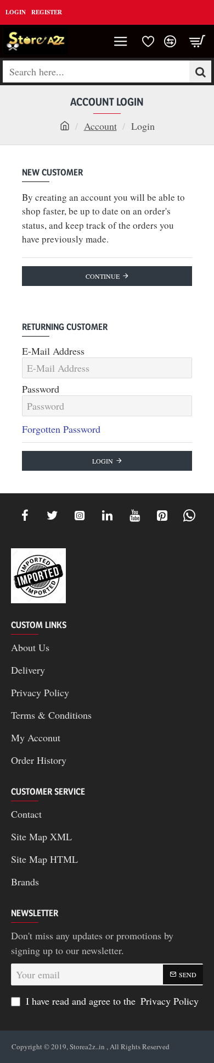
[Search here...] (200, 71)
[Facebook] (25, 515)
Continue (103, 276)
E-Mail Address (53, 351)
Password (40, 389)
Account (100, 126)
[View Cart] (197, 41)
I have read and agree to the (111, 1000)
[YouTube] (134, 515)
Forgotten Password (61, 429)
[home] (65, 125)
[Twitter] (52, 515)
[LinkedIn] (107, 515)
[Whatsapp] (189, 515)
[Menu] (120, 41)
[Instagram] (80, 515)
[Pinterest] (162, 515)
